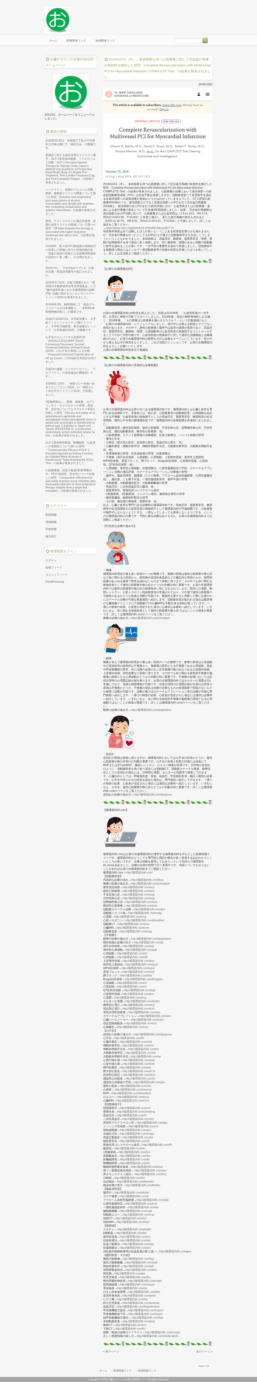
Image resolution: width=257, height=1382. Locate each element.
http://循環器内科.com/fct (130, 1328)
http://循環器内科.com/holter (143, 1001)
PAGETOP (204, 1366)
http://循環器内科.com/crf (135, 1107)
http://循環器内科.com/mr (143, 1049)
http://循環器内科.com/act (135, 1247)
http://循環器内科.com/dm (129, 1148)
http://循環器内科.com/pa (152, 1122)
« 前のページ (111, 1351)
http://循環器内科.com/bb (131, 1233)
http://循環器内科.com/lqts (139, 990)
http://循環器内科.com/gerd (139, 1295)
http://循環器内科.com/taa (138, 1258)
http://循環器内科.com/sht (138, 1118)
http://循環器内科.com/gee (175, 1251)
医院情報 (51, 514)
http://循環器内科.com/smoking (136, 1111)
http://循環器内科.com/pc (149, 942)
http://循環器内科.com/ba (135, 1277)
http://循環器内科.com (139, 872)
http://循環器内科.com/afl (132, 957)
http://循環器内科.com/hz (132, 1288)
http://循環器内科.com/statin (134, 1229)
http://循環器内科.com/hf (129, 1038)
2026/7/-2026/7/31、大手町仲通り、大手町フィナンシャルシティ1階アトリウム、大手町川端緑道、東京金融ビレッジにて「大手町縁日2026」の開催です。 (70, 324)
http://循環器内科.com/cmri (133, 927)
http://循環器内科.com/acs (138, 887)
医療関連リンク (122, 1370)
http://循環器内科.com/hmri (133, 1221)
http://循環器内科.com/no (135, 1236)
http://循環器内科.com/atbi (153, 1199)
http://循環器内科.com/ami (139, 890)
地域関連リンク (147, 1370)
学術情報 (51, 529)
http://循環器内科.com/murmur (133, 1089)
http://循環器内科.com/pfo (135, 1067)
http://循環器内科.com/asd (139, 1060)
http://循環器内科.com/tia (143, 1207)
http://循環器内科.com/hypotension (138, 1306)
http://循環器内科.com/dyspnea (153, 794)
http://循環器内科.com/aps (150, 1170)
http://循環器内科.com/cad (136, 1210)
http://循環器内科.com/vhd (136, 1041)
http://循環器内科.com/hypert (145, 1310)
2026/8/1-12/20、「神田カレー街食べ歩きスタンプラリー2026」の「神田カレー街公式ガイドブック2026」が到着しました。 (70, 389)
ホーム (103, 1370)
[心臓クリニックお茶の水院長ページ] (58, 31)
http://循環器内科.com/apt (138, 1244)
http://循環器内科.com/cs (143, 1126)
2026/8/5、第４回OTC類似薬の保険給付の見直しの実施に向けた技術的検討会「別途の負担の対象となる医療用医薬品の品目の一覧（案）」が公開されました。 (70, 253)
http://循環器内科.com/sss (138, 946)
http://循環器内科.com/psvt (142, 964)
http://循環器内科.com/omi (141, 905)
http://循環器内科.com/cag (136, 931)
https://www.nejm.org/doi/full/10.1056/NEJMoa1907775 (140, 228)
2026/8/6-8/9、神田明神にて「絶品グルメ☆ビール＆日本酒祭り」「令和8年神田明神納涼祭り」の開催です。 (70, 308)
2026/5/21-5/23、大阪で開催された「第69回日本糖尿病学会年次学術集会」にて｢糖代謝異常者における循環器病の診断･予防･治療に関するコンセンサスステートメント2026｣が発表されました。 (70, 290)
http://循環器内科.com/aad (142, 1262)
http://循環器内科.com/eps (144, 1012)
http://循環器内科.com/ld (134, 1159)
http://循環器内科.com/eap (139, 898)
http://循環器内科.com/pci (149, 909)
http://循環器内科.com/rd (135, 1163)
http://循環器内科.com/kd (129, 1177)
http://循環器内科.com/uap (139, 894)
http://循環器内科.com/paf (141, 949)
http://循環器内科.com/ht (132, 1115)
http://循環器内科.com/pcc (136, 1130)
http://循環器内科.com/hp (132, 1299)
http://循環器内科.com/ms (138, 1045)
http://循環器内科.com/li (134, 1196)
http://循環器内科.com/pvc (138, 993)
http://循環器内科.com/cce (141, 1203)
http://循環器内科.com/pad (139, 1321)
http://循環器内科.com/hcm (139, 1071)
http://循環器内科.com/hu (135, 1155)
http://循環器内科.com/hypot (145, 1313)
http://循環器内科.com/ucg (133, 1096)
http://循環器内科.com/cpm (147, 1019)
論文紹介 (51, 536)
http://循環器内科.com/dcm (139, 1074)
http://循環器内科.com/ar (146, 1056)
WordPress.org (54, 581)
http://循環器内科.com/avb (139, 971)
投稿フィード (53, 567)
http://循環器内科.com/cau (139, 1214)
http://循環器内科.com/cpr (132, 1027)
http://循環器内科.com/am (135, 1085)
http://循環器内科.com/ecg (130, 916)
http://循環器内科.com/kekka (143, 1185)
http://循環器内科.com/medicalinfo (157, 1336)
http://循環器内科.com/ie (140, 1078)
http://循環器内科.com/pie (149, 1082)
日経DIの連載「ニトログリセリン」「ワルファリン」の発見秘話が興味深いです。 (70, 373)
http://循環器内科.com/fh (157, 1144)
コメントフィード (56, 574)
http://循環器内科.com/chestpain (150, 617)
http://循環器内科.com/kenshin (135, 1181)
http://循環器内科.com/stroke (131, 1192)
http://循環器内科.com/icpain (137, 1284)
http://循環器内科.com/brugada (144, 979)
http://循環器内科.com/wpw (138, 968)
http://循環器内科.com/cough (162, 1332)
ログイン (51, 560)
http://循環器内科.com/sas (147, 1166)
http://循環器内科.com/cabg (145, 912)
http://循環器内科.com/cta (133, 924)
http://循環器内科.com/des (144, 1291)
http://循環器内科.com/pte (138, 1266)
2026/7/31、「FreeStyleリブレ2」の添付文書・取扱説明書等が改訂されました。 (69, 271)
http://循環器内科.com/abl (155, 1015)
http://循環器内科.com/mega (137, 1133)
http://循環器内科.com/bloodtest (145, 920)
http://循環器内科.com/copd (145, 1280)
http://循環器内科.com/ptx (129, 1273)
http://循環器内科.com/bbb (136, 975)
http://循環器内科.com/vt (132, 986)
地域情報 (51, 521)
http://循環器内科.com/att (135, 1240)
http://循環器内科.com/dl (134, 1141)
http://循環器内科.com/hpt (147, 1317)
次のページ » (204, 1351)
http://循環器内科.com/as (141, 1052)
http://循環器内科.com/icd (141, 1023)
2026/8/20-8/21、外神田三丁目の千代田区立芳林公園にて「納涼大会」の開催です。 (70, 144)
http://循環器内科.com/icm (138, 1008)
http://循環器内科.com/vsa (141, 901)
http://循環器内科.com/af (132, 953)
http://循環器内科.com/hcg (139, 1004)
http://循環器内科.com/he (138, 1137)
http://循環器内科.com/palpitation (151, 709)
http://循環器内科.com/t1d (134, 1152)
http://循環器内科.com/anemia (141, 1302)
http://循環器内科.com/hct (130, 1218)
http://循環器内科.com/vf (132, 982)
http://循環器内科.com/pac (139, 960)
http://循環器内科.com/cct (130, 1324)
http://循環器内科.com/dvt (141, 1269)
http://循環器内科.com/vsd (138, 1063)
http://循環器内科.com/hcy (150, 1174)
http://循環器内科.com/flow (147, 879)
